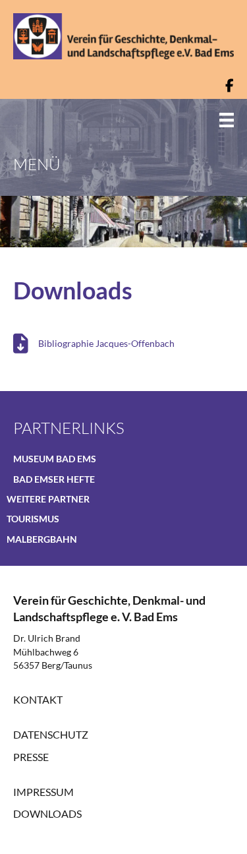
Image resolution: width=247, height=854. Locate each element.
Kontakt (38, 699)
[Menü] (216, 119)
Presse (31, 756)
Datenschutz (50, 734)
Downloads (47, 813)
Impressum (43, 791)
